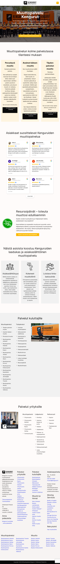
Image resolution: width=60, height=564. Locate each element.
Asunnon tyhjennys (37, 492)
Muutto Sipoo (35, 544)
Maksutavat (35, 483)
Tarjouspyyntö (36, 485)
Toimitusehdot (6, 501)
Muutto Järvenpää (51, 540)
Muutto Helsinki (35, 538)
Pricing (49, 504)
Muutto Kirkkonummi (37, 548)
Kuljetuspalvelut (21, 507)
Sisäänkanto (20, 498)
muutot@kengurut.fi (52, 480)
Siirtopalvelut (21, 509)
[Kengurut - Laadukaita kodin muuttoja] (30, 3)
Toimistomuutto (21, 490)
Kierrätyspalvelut (22, 505)
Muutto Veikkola (50, 546)
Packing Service (51, 517)
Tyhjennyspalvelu (22, 516)
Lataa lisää (30, 196)
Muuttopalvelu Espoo (7, 540)
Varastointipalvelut (22, 514)
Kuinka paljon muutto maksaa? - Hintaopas (37, 508)
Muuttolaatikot (36, 479)
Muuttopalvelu (36, 477)
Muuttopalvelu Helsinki (7, 538)
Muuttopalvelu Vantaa (7, 542)
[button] (57, 3)
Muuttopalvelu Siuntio (22, 548)
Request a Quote (51, 502)
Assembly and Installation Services (51, 507)
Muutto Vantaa (35, 542)
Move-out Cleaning (52, 519)
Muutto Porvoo (35, 546)
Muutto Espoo (35, 540)
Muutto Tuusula (50, 538)
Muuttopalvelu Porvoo (7, 546)
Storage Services (52, 515)
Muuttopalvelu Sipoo (7, 544)
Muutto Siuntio (50, 544)
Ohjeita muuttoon (37, 486)
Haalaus (19, 496)
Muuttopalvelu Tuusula (22, 538)
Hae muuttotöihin (52, 529)
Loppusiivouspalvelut (23, 503)
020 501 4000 (51, 478)
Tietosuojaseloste (7, 499)
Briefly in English (51, 500)
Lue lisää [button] (10, 155)
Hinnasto (34, 481)
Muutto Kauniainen (51, 542)
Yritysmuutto (20, 477)
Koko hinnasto (36, 501)
